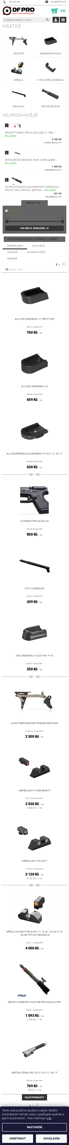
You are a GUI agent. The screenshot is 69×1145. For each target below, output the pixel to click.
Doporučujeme (15, 246)
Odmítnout (17, 1138)
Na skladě (14, 211)
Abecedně (12, 258)
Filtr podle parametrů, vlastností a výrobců (33, 239)
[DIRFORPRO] (18, 11)
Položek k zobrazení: (34, 228)
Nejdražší (12, 252)
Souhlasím (51, 1138)
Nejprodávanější (36, 252)
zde (49, 1118)
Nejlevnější (38, 246)
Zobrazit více (32, 203)
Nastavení (34, 1127)
